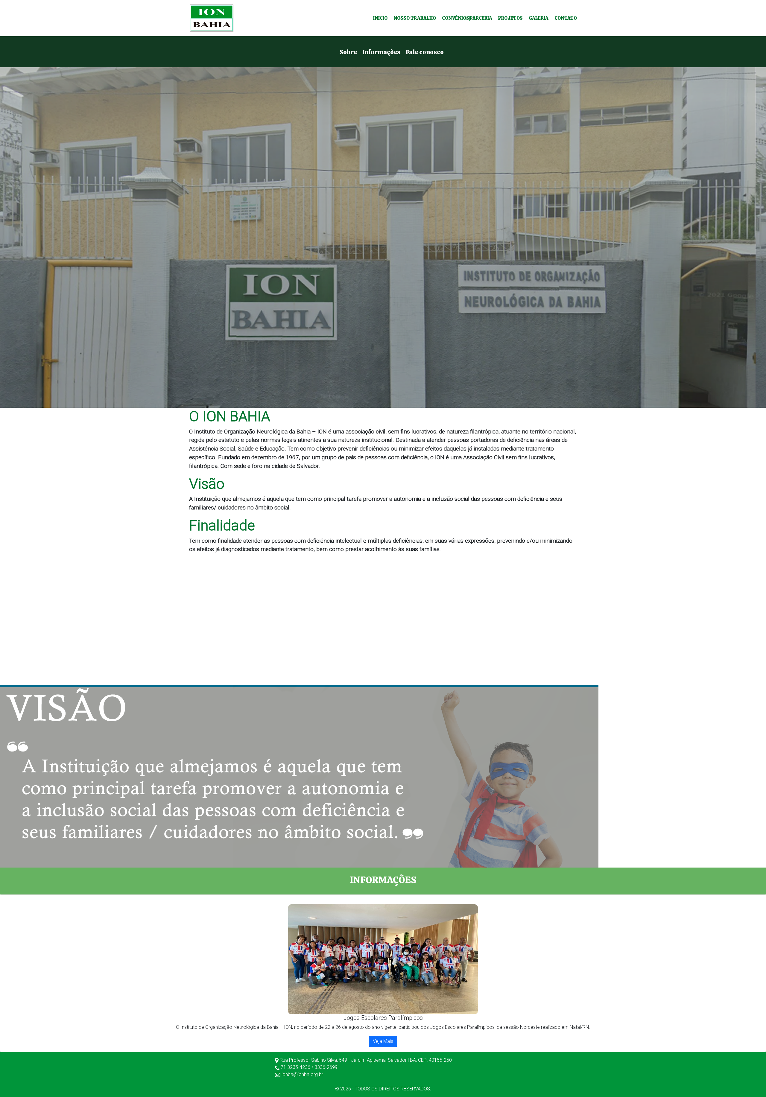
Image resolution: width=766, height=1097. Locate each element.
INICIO (380, 18)
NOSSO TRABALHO (414, 18)
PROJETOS (510, 18)
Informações (381, 52)
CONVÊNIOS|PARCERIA (467, 18)
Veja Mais (383, 1041)
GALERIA (538, 18)
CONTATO (565, 18)
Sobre (348, 52)
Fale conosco (425, 52)
